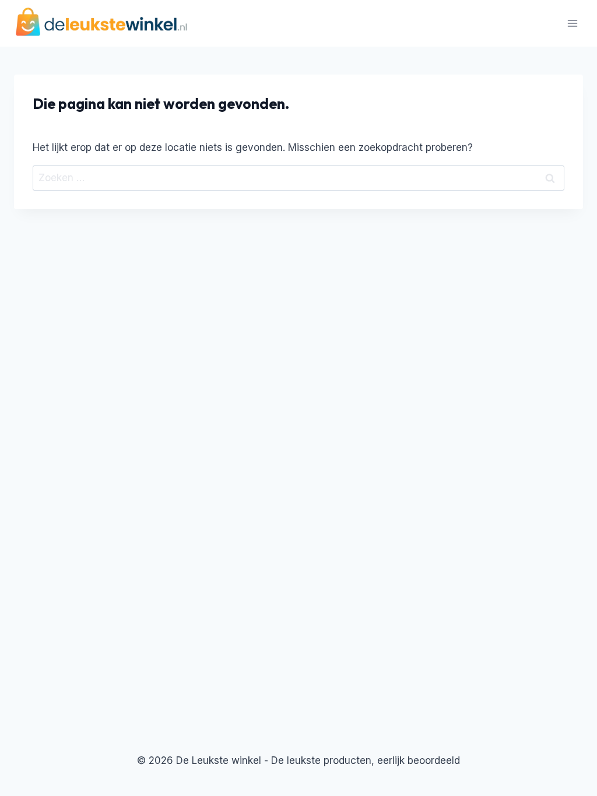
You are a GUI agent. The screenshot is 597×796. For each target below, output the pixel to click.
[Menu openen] (572, 23)
